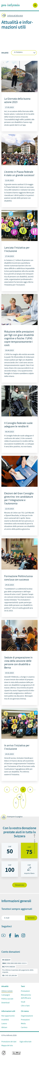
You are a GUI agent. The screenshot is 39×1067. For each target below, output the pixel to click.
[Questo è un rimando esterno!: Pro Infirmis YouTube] (4, 935)
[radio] (9, 850)
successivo (23, 800)
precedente (15, 803)
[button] (12, 15)
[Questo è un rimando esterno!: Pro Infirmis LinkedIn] (17, 935)
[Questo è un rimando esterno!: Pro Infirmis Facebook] (11, 935)
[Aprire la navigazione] (35, 5)
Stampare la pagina (14, 816)
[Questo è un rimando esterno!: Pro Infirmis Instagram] (24, 935)
